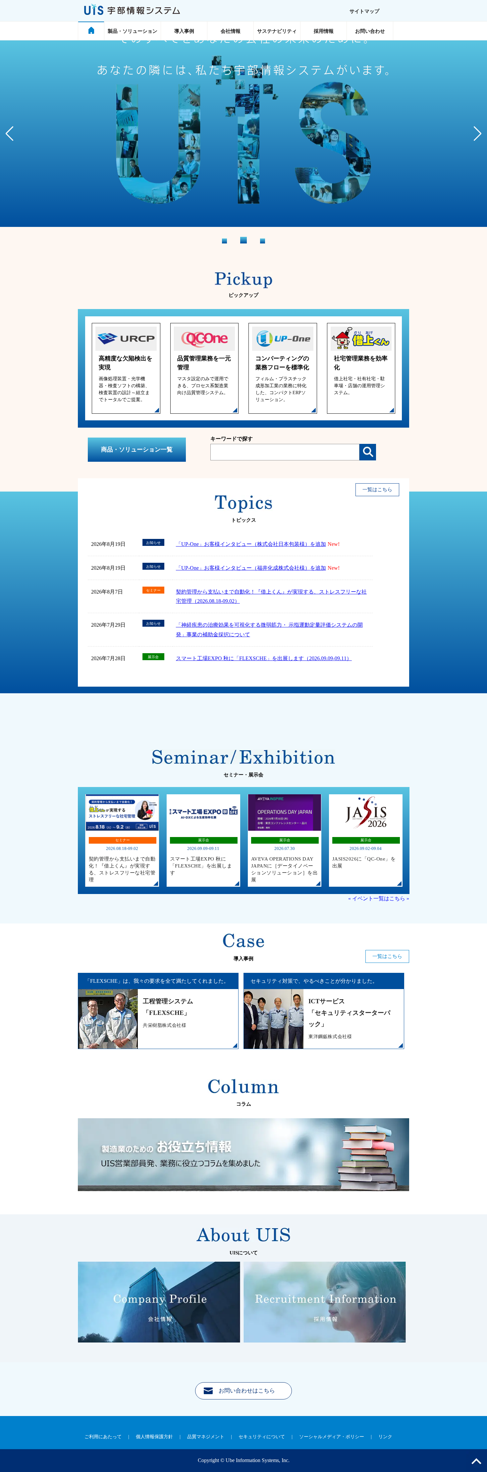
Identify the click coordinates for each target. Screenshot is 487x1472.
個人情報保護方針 (154, 1436)
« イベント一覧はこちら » (378, 898)
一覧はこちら (377, 489)
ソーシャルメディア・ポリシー (331, 1436)
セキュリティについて (262, 1436)
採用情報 (324, 31)
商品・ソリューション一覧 (137, 449)
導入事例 (184, 31)
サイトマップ (364, 11)
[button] (477, 133)
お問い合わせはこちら (247, 1391)
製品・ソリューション (132, 31)
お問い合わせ (370, 31)
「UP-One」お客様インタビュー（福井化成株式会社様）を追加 (251, 568)
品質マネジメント (205, 1436)
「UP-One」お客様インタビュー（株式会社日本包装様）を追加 (251, 544)
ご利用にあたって (103, 1436)
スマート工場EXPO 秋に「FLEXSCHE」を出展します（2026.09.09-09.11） (264, 658)
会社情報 (231, 31)
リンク (385, 1436)
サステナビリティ (277, 31)
